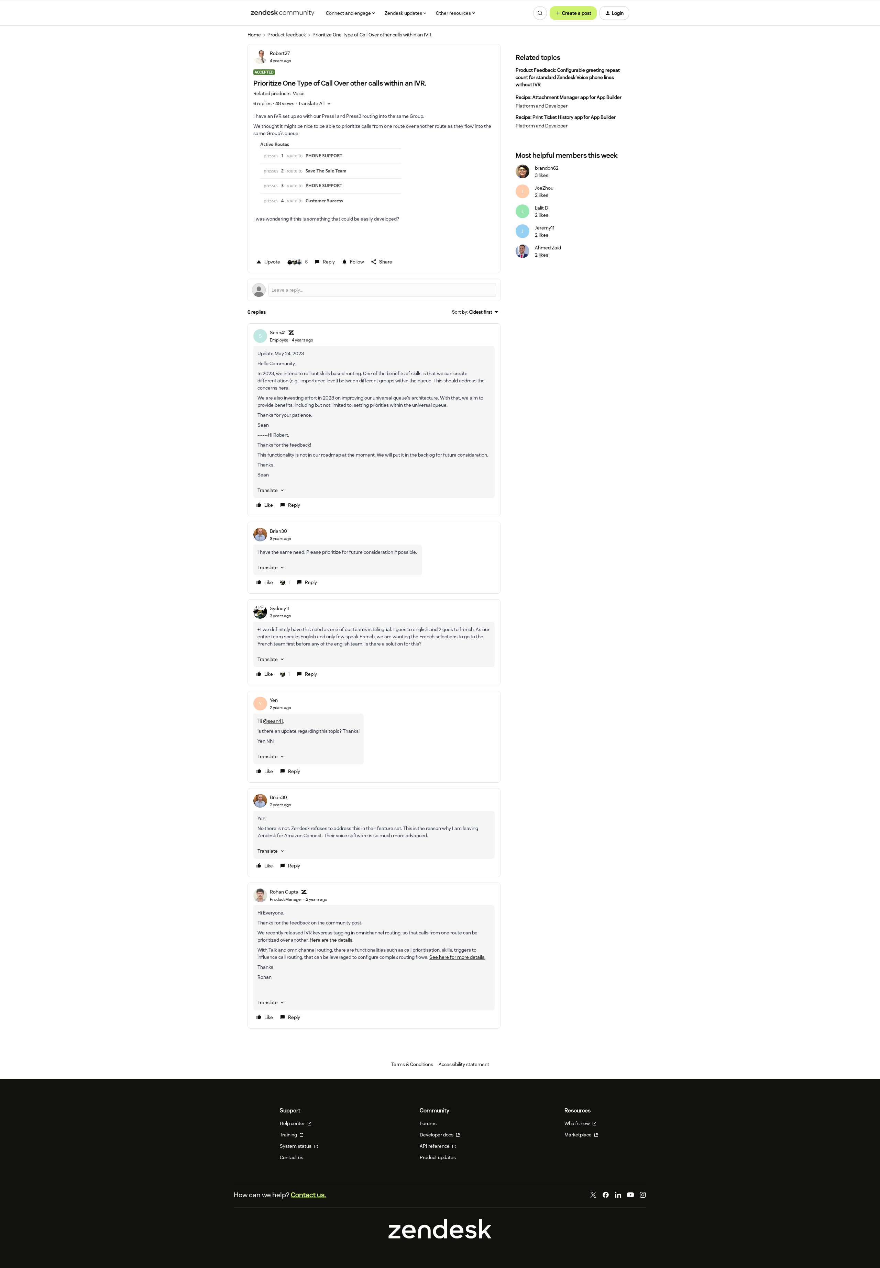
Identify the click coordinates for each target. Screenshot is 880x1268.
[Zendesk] (440, 1237)
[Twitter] (593, 1194)
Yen (274, 700)
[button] (573, 13)
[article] (374, 419)
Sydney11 (279, 608)
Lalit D (541, 208)
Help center (293, 1123)
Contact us (291, 1157)
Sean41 (278, 332)
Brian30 (278, 531)
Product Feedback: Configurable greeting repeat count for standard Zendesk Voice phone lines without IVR (568, 77)
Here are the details (331, 940)
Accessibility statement (464, 1064)
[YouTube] (630, 1194)
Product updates (438, 1157)
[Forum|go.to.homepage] (283, 13)
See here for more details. (457, 957)
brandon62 (547, 168)
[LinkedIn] (618, 1194)
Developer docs (437, 1135)
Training (289, 1135)
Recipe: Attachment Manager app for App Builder (569, 97)
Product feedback (286, 35)
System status (296, 1146)
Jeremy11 (544, 228)
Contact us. (308, 1194)
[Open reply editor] (374, 290)
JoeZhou (544, 188)
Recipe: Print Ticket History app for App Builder (566, 117)
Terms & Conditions (412, 1064)
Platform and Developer (542, 106)
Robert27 (280, 53)
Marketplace (578, 1135)
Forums (428, 1123)
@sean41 (273, 721)
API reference (435, 1146)
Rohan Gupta (284, 892)
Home (254, 35)
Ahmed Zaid (548, 248)
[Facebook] (605, 1194)
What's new (577, 1123)
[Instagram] (642, 1194)
